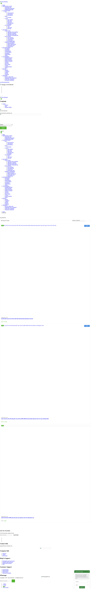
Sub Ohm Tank (10, 23)
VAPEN (6, 72)
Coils (8, 26)
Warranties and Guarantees (7, 562)
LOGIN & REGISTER (4, 82)
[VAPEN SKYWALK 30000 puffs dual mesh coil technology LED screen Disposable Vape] (45, 469)
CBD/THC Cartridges (11, 33)
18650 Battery (8, 54)
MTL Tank (9, 20)
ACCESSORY (8, 25)
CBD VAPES (7, 30)
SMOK (6, 70)
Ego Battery (7, 48)
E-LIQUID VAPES (6, 10)
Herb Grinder (7, 64)
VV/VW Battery (8, 52)
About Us (4, 553)
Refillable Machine (8, 57)
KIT (6, 11)
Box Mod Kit (10, 15)
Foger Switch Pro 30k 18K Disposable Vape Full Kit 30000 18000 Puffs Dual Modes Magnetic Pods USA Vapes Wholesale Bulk (25, 418)
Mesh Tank (9, 21)
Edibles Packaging (8, 59)
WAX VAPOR (8, 36)
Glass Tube (9, 27)
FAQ (3, 564)
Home (3, 5)
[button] (0, 98)
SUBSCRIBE (15, 535)
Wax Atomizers (10, 37)
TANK (6, 18)
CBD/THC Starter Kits (11, 34)
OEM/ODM (4, 75)
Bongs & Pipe (10, 46)
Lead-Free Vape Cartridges (12, 31)
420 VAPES (4, 29)
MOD (6, 16)
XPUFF (6, 73)
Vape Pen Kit (10, 14)
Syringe (6, 65)
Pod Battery (7, 53)
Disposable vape (8, 7)
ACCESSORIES (5, 56)
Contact (4, 554)
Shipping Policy (5, 570)
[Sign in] (0, 129)
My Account (4, 555)
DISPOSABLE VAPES (7, 6)
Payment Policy (5, 569)
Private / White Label (9, 76)
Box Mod (9, 17)
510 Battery (7, 49)
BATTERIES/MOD (6, 47)
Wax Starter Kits (10, 38)
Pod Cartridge (10, 19)
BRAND (4, 68)
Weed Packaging (8, 58)
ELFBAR (7, 74)
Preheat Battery (8, 51)
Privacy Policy (5, 571)
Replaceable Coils (10, 40)
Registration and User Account (8, 560)
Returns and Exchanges (7, 563)
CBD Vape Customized (9, 79)
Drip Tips (9, 28)
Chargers (6, 62)
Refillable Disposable (9, 9)
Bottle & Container (8, 61)
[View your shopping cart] (0, 2)
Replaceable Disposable (9, 8)
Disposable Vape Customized (10, 77)
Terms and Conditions (6, 573)
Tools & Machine (8, 66)
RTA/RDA (9, 24)
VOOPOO (7, 71)
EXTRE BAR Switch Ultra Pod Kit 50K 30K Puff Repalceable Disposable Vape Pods (17, 318)
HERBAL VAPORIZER (10, 42)
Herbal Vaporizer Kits (11, 44)
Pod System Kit (10, 12)
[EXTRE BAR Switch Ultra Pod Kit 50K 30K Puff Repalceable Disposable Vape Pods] (45, 269)
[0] (0, 132)
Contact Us (82, 587)
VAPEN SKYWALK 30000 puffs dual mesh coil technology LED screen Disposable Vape (17, 517)
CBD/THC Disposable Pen (12, 35)
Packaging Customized (9, 80)
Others (6, 55)
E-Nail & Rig (10, 39)
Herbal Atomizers (10, 43)
